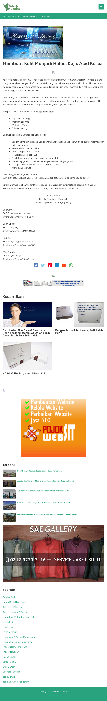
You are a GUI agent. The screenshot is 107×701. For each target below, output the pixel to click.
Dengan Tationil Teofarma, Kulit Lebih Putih (79, 331)
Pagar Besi (8, 627)
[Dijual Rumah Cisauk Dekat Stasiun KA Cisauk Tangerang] (9, 474)
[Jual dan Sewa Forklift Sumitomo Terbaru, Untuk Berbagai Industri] (9, 495)
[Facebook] (36, 265)
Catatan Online (10, 597)
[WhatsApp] (71, 265)
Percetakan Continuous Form (17, 642)
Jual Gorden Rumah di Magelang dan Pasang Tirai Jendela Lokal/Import (45, 481)
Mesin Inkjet (9, 622)
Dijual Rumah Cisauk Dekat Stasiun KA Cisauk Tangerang (39, 471)
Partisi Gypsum (10, 632)
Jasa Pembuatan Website (15, 612)
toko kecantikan (79, 185)
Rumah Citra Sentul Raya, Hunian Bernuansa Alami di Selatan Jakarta (44, 503)
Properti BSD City (11, 652)
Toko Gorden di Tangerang (16, 681)
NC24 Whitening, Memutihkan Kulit (25, 373)
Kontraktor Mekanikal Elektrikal (18, 617)
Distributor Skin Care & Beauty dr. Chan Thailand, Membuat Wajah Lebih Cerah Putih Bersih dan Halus (26, 333)
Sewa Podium (9, 662)
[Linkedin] (57, 265)
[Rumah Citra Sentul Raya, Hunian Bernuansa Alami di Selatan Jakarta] (9, 507)
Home (5, 16)
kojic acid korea (88, 83)
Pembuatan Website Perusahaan (19, 637)
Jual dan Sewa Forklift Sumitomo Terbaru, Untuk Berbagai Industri (43, 491)
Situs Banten (9, 666)
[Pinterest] (50, 265)
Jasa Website (57, 695)
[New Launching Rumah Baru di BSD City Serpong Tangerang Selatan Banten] (9, 519)
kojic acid (33, 142)
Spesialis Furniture (11, 671)
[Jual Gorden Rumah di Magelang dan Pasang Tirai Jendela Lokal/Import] (9, 484)
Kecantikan (12, 16)
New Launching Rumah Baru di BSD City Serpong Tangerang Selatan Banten (47, 514)
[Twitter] (43, 265)
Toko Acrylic (9, 676)
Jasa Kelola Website (13, 607)
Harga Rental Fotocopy (14, 602)
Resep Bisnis (9, 657)
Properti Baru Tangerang (15, 647)
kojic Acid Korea (19, 97)
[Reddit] (64, 265)
